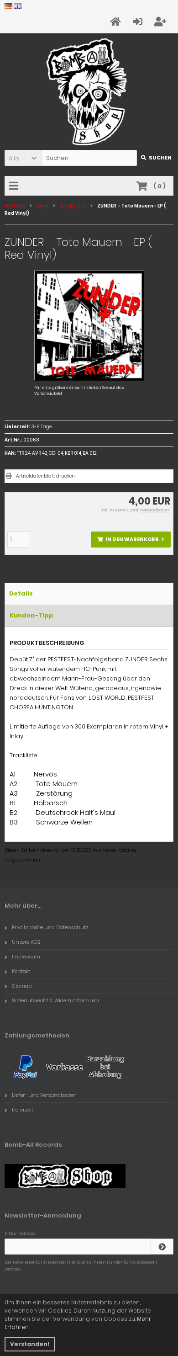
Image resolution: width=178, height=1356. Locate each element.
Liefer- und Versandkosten (44, 1095)
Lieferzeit (22, 1109)
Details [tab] (21, 593)
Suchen (155, 157)
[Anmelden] (162, 1246)
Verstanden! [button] (29, 1344)
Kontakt (21, 971)
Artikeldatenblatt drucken (45, 476)
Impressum (26, 956)
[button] (23, 158)
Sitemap (21, 985)
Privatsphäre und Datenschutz (50, 927)
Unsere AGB (26, 942)
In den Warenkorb (131, 539)
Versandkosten (155, 510)
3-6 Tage (41, 426)
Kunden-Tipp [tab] (31, 615)
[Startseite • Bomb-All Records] (89, 91)
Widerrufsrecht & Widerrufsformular (55, 1000)
